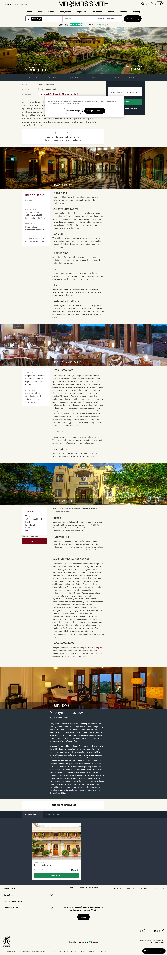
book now (125, 102)
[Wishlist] (147, 3)
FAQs (59, 951)
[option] (56, 851)
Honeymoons (65, 12)
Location (73, 77)
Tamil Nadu (35, 65)
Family (111, 12)
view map (34, 541)
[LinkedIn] (155, 931)
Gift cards (90, 951)
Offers (51, 12)
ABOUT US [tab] (118, 889)
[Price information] (141, 69)
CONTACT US (159, 889)
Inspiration (81, 12)
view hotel (56, 875)
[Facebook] (149, 931)
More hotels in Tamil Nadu (49, 94)
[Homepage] (83, 4)
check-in (114, 90)
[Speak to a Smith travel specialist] (142, 3)
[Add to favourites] (25, 69)
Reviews (94, 77)
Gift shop (136, 12)
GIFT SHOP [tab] (144, 889)
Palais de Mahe (42, 865)
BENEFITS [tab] (131, 889)
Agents (73, 951)
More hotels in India (69, 94)
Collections (8, 895)
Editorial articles (10, 908)
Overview (32, 77)
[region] (84, 106)
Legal (53, 951)
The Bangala (96, 647)
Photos (54, 77)
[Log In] (159, 3)
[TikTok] (161, 931)
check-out (131, 90)
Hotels (29, 12)
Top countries (9, 888)
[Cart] (152, 3)
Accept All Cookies (94, 111)
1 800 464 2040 (131, 109)
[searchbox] (53, 19)
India (45, 65)
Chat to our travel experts (155, 951)
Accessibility (101, 951)
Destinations (97, 12)
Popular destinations (12, 901)
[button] (142, 3)
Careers (81, 951)
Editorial (123, 12)
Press (66, 951)
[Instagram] (142, 931)
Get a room (134, 77)
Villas (40, 12)
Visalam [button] (35, 19)
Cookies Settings (73, 111)
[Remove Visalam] (40, 18)
